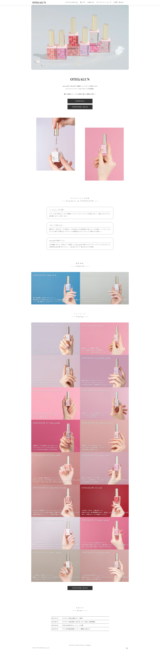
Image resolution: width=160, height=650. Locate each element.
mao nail (71, 645)
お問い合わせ (119, 2)
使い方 (82, 2)
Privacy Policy (80, 645)
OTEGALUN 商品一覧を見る (80, 107)
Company (88, 645)
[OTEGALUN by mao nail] (39, 2)
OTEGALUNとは (71, 2)
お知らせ (91, 2)
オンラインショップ (104, 2)
